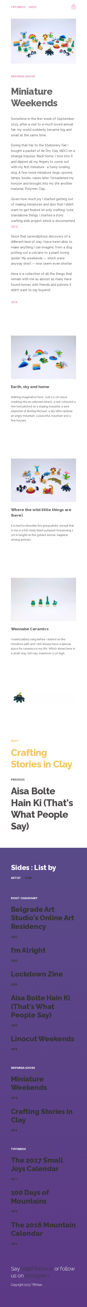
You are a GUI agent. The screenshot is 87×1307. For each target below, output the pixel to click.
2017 (14, 1179)
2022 (14, 937)
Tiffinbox (18, 7)
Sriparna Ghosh (23, 76)
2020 (14, 961)
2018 (14, 302)
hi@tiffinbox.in (37, 1268)
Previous (18, 779)
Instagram (37, 1275)
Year (28, 878)
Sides (32, 7)
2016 (14, 1130)
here (14, 226)
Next (15, 741)
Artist (16, 878)
